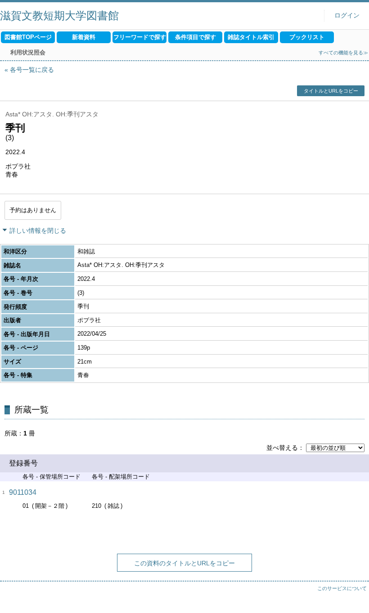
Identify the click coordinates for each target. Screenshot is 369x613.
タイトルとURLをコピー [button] (331, 90)
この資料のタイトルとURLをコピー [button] (184, 563)
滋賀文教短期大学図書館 (59, 15)
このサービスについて (342, 588)
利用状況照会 (27, 52)
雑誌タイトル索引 (251, 37)
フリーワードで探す (139, 37)
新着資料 (83, 37)
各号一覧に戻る (32, 69)
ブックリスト (306, 37)
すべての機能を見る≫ (343, 52)
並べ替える (282, 447)
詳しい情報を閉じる (37, 230)
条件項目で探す (195, 37)
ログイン (347, 15)
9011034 (22, 492)
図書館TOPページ (28, 37)
